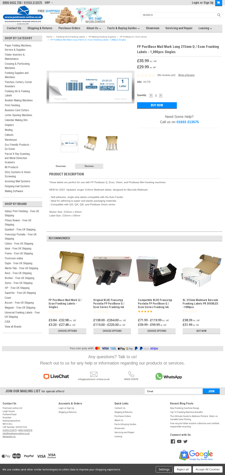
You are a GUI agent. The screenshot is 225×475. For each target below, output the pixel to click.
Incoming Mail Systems (17, 181)
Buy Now (202, 331)
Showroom (152, 28)
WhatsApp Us (9, 436)
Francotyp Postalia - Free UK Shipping (21, 236)
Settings (164, 469)
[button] (56, 376)
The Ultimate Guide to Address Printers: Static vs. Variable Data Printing (194, 418)
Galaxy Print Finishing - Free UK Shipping (22, 213)
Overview (61, 166)
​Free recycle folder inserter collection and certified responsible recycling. (194, 425)
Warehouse (11, 139)
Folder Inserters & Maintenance (15, 57)
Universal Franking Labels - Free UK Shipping (22, 314)
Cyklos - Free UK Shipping (19, 243)
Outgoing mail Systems (17, 186)
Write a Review (186, 75)
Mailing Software (14, 191)
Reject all (183, 469)
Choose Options (67, 331)
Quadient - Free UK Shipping (20, 229)
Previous (50, 88)
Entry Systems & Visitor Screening (18, 174)
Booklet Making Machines (19, 100)
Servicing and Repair (178, 28)
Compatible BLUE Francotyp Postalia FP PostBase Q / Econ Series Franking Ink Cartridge (155, 305)
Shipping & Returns (39, 28)
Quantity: (142, 95)
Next (130, 88)
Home (49, 37)
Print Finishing (12, 105)
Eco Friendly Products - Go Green (18, 147)
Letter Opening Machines (18, 115)
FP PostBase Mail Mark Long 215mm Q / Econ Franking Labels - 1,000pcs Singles (88, 40)
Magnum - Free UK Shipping (20, 307)
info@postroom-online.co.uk (16, 433)
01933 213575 (33, 2)
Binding (9, 130)
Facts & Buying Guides (122, 28)
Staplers (9, 125)
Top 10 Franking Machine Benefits (186, 412)
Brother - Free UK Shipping (19, 278)
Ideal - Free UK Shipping (18, 248)
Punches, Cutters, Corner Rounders (18, 84)
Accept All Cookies (208, 469)
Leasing (204, 28)
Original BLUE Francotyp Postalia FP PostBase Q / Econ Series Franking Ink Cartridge (108, 305)
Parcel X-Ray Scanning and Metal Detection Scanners (17, 158)
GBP (48, 2)
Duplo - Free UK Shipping (18, 263)
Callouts (9, 135)
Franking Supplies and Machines (16, 75)
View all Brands (13, 326)
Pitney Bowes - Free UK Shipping (18, 222)
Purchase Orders (69, 28)
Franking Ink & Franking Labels (17, 93)
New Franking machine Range (184, 408)
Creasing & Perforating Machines (17, 66)
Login (195, 2)
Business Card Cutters (17, 110)
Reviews (89, 166)
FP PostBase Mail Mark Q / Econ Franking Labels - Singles (65, 303)
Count (8, 297)
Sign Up (208, 2)
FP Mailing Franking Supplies (102, 37)
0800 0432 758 (12, 2)
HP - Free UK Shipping (17, 288)
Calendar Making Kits (16, 120)
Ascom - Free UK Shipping (19, 302)
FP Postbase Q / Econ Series (133, 37)
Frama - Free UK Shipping (19, 253)
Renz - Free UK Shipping (18, 273)
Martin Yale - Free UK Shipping (21, 268)
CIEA (7, 321)
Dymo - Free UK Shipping (19, 283)
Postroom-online (14, 258)
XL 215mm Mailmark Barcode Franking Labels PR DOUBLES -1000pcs (200, 303)
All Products (11, 167)
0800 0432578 (25, 430)
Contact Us (14, 28)
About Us (92, 28)
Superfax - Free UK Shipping (20, 292)
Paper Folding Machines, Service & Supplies (18, 47)
